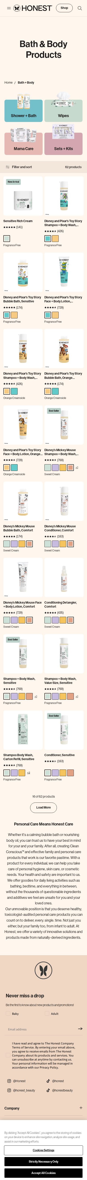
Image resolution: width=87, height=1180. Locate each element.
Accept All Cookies (43, 1173)
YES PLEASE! (43, 603)
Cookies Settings (43, 1150)
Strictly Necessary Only (43, 1161)
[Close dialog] (82, 559)
